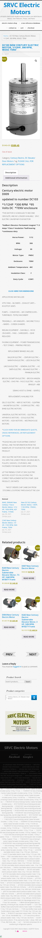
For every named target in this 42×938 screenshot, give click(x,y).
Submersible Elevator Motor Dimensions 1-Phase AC (20, 771)
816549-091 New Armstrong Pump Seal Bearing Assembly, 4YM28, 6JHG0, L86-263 (20, 814)
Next (33, 654)
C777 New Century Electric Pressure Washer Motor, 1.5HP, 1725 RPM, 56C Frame (20, 917)
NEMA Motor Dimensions (22, 778)
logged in (17, 666)
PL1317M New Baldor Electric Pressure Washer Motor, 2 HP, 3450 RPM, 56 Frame (20, 877)
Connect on (14, 755)
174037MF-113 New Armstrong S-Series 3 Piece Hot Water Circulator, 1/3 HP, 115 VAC (21, 829)
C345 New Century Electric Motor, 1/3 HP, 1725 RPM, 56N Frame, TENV (9, 523)
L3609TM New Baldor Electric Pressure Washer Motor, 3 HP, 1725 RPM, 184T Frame (22, 869)
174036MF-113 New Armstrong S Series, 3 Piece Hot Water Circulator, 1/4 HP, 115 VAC (20, 849)
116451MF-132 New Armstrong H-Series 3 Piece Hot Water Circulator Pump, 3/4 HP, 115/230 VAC (21, 796)
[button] (36, 61)
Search (28, 682)
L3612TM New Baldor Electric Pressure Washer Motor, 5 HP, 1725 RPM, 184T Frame (21, 871)
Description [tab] (10, 172)
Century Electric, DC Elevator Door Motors (19, 698)
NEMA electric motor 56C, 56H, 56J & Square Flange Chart (21, 774)
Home (5, 36)
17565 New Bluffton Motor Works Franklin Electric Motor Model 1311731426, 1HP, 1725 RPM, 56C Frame (21, 911)
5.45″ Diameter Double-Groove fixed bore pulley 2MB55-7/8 (21, 781)
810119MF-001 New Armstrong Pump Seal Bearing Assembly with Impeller (23, 816)
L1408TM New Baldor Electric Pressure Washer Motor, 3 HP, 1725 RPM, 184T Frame (21, 860)
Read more (9, 589)
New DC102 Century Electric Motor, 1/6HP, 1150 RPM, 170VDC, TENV (29, 506)
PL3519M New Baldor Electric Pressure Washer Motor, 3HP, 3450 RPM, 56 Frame (21, 895)
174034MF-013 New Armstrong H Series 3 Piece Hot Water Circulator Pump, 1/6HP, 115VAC (21, 840)
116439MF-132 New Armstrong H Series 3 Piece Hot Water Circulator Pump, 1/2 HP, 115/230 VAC (21, 792)
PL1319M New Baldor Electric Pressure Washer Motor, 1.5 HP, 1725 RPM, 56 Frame (21, 880)
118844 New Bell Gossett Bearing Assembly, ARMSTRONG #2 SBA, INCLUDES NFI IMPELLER (20, 903)
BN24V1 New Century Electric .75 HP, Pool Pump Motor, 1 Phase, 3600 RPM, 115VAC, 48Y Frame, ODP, (21, 920)
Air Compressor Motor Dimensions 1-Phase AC (20, 772)
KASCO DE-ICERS (36, 778)
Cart (19, 922)
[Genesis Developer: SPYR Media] (22, 931)
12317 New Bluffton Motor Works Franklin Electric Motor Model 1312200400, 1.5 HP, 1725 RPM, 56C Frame (21, 907)
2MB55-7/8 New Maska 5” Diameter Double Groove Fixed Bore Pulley (21, 783)
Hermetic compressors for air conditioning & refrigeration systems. (25, 923)
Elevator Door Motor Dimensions (29, 769)
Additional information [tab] (16, 178)
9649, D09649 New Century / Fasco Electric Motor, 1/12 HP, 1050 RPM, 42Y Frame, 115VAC (9, 507)
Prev (9, 654)
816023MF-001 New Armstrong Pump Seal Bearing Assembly (21, 843)
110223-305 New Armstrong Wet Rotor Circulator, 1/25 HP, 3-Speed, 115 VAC (20, 831)
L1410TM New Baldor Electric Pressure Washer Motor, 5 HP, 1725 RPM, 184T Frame (21, 862)
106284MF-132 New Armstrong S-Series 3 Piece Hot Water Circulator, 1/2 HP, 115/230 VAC (22, 823)
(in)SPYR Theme (34, 929)
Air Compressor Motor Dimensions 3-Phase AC (17, 765)
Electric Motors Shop (8, 780)
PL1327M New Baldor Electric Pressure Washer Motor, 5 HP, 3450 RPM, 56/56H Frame (21, 888)
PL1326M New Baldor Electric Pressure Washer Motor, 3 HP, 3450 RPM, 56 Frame (21, 886)
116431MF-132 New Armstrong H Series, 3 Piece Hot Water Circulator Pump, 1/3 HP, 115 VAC (21, 786)
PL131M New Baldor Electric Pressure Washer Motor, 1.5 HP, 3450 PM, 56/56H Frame (21, 897)
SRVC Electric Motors (22, 8)
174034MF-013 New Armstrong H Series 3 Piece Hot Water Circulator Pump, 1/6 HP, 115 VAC (21, 800)
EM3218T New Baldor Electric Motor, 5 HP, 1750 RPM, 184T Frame (22, 851)
